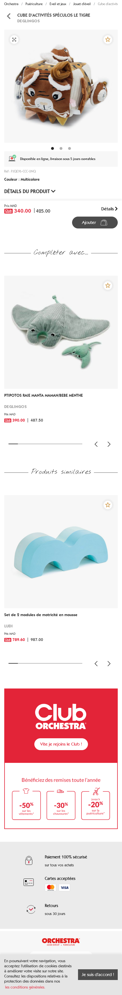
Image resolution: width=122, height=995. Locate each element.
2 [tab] (22, 663)
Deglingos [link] (28, 20)
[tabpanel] (61, 86)
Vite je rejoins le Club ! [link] (61, 744)
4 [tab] (41, 663)
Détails (108, 208)
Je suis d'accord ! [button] (98, 974)
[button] (108, 39)
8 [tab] (78, 663)
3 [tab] (31, 663)
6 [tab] (59, 663)
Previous (96, 444)
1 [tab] (13, 663)
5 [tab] (50, 663)
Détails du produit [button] (27, 191)
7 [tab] (68, 663)
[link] (61, 412)
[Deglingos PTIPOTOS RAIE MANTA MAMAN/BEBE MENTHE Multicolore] (61, 332)
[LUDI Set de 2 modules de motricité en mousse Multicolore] (61, 551)
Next (108, 444)
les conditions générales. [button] (25, 987)
